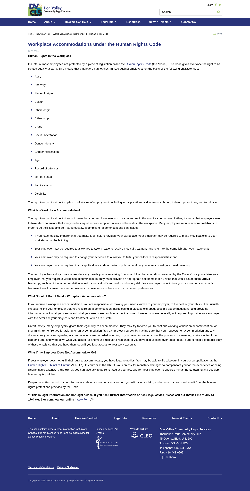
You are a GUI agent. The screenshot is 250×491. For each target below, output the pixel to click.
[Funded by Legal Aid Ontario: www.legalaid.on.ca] (107, 448)
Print (219, 33)
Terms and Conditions (41, 467)
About (48, 22)
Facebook (170, 457)
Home (32, 22)
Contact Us (188, 22)
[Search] (218, 12)
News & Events (159, 22)
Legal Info (107, 22)
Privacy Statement (68, 467)
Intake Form (82, 399)
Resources (133, 22)
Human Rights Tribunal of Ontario (49, 365)
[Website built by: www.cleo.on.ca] (141, 436)
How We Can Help (76, 22)
